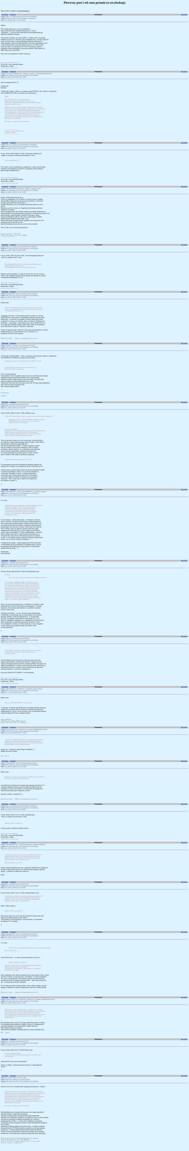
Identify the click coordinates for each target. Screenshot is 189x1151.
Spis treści (184, 14)
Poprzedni (5, 14)
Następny (13, 14)
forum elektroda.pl (23, 11)
